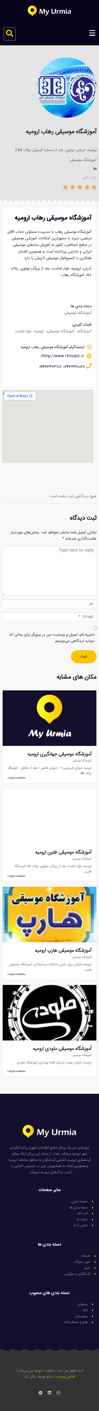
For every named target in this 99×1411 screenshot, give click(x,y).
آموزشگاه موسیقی (83, 160)
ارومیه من (35, 1371)
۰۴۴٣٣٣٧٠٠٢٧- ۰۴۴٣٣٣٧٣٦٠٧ (62, 367)
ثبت (83, 656)
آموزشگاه (85, 331)
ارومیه (39, 331)
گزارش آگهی (90, 177)
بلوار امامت (23, 331)
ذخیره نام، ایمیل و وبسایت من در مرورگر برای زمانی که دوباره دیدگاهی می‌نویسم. (52, 638)
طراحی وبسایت (65, 1377)
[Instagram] (58, 1393)
